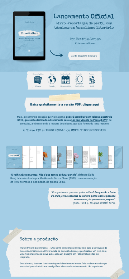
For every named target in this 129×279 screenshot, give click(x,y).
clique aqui (90, 105)
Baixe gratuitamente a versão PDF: (56, 105)
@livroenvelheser (85, 43)
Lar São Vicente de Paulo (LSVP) (89, 120)
